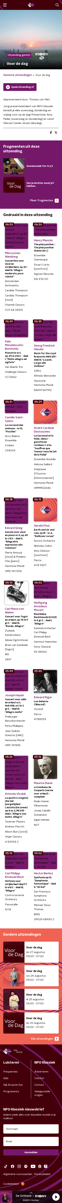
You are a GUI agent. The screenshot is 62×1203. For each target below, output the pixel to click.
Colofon (39, 1078)
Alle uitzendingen (42, 1038)
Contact (39, 1085)
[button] (56, 1197)
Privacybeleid (42, 1174)
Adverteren (41, 1071)
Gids (5, 1078)
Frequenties (10, 1071)
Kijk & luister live (13, 1085)
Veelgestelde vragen (42, 1093)
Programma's (11, 1091)
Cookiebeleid (11, 1184)
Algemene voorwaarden (17, 1174)
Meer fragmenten (41, 200)
